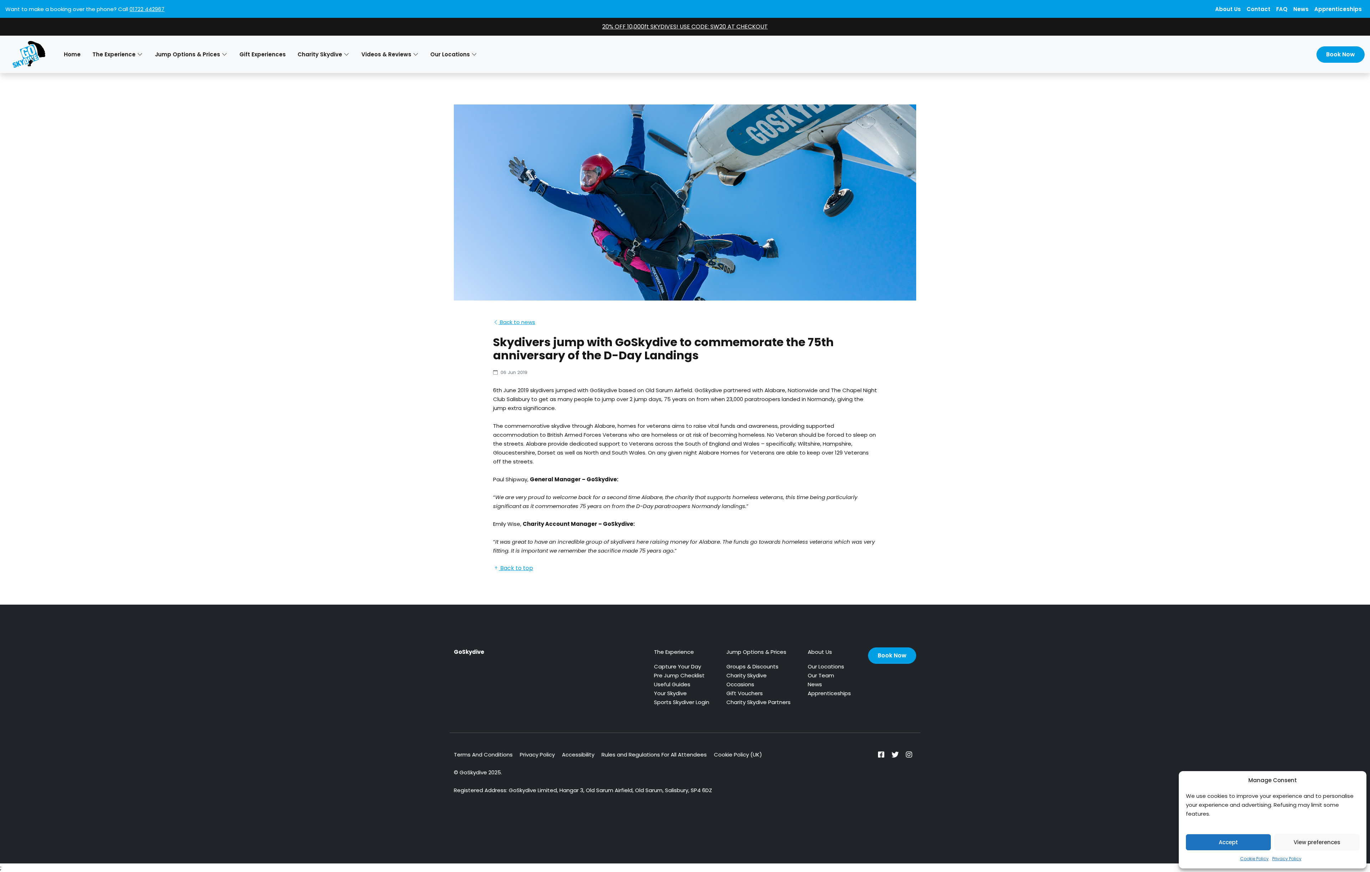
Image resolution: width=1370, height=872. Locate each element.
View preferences (1317, 842)
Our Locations (826, 666)
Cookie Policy (1254, 859)
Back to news (516, 322)
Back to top (516, 568)
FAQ (1282, 9)
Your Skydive (670, 693)
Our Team (821, 675)
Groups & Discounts (752, 666)
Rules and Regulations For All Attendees (654, 754)
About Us (1228, 9)
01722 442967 (147, 9)
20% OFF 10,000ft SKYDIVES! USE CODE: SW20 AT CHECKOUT (685, 26)
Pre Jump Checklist (679, 675)
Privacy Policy (1287, 859)
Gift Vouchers (744, 693)
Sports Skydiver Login (681, 702)
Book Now (1340, 54)
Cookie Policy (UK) (738, 754)
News (1301, 9)
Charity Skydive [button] (320, 54)
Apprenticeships (1338, 9)
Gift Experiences (262, 54)
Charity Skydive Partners (758, 702)
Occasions (740, 684)
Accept (1228, 842)
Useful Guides (672, 684)
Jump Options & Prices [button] (187, 54)
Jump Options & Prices (756, 652)
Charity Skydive (746, 675)
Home (72, 54)
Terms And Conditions (483, 754)
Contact (1258, 9)
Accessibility (578, 754)
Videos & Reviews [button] (386, 54)
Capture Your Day (677, 666)
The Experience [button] (114, 54)
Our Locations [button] (450, 54)
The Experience (674, 652)
